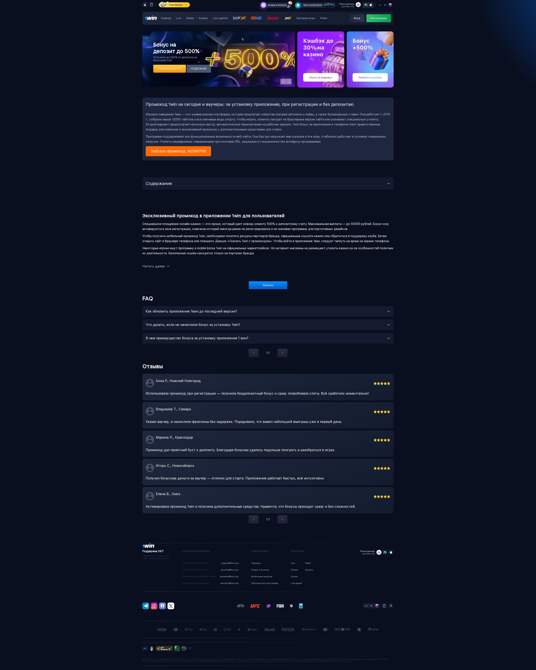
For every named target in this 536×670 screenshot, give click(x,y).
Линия (190, 18)
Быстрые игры (306, 18)
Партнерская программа (264, 583)
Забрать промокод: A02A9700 (178, 151)
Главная (166, 18)
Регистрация (379, 18)
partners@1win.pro (229, 583)
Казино (203, 18)
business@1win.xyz (229, 576)
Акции (294, 576)
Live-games (220, 18)
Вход (357, 18)
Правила (255, 563)
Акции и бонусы (277, 5)
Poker (323, 18)
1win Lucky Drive (312, 5)
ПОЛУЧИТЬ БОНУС (169, 68)
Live (178, 18)
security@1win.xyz (230, 569)
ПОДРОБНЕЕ (199, 68)
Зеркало (268, 285)
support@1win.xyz (230, 563)
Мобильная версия (261, 576)
